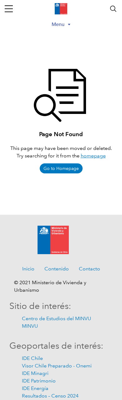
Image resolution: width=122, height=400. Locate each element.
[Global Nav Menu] (8, 8)
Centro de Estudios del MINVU (56, 318)
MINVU (30, 326)
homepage (93, 156)
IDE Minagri (35, 373)
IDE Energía (35, 388)
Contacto (89, 269)
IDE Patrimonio (39, 381)
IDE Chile (32, 358)
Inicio (28, 269)
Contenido (56, 269)
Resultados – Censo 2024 (50, 396)
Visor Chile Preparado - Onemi (57, 366)
